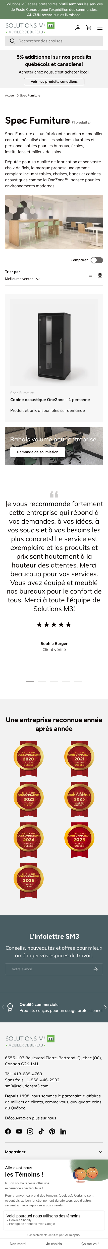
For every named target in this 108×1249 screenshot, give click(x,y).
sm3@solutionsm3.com (26, 1085)
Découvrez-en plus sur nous (30, 1117)
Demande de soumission (37, 452)
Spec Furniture (30, 95)
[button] (88, 27)
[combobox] (54, 41)
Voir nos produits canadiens (54, 81)
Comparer (79, 260)
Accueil (10, 95)
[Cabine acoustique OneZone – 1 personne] (54, 342)
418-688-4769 (28, 1073)
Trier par (12, 271)
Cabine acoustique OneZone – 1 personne (50, 399)
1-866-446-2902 (43, 1079)
